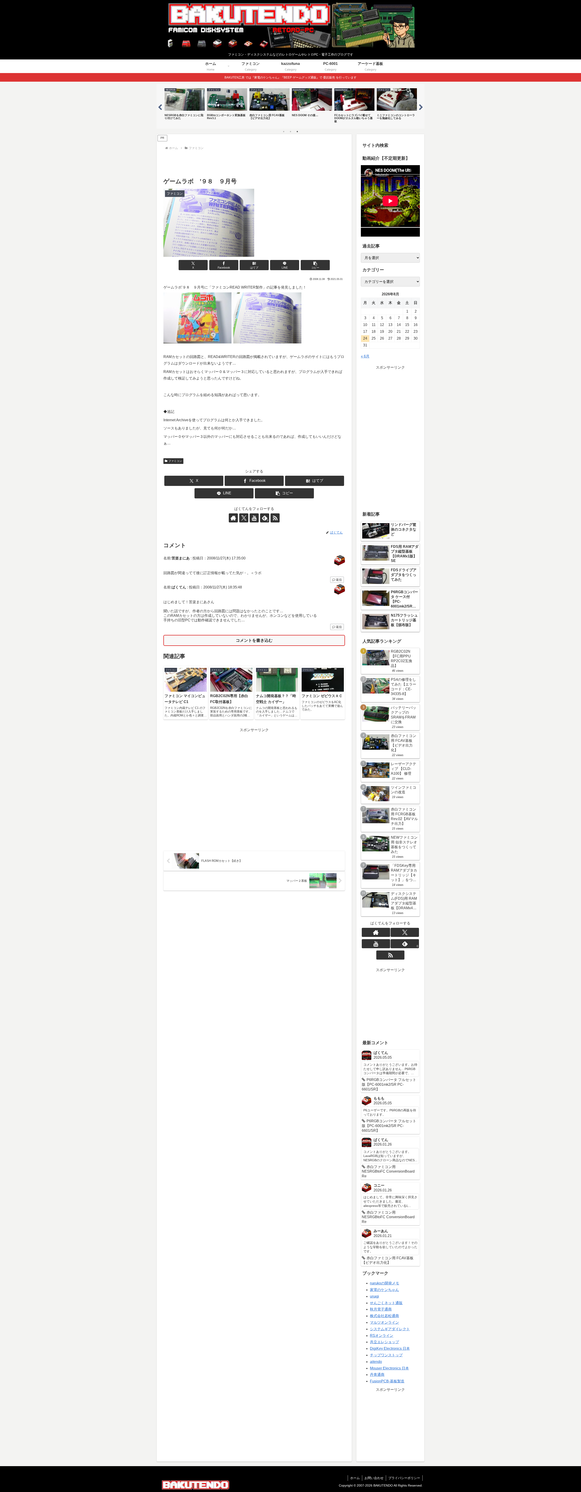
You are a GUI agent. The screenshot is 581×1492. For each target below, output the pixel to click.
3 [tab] (297, 131)
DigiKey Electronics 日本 (390, 1348)
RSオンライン (381, 1336)
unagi (374, 1296)
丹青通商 (377, 1375)
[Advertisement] (254, 164)
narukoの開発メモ (384, 1283)
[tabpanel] (184, 106)
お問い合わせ (374, 1478)
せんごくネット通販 (386, 1303)
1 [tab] (283, 131)
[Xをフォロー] (243, 517)
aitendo (376, 1362)
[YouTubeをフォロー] (254, 517)
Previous (160, 106)
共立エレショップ (384, 1342)
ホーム (355, 1478)
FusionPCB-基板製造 (387, 1381)
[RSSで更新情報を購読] (275, 517)
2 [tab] (290, 131)
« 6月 (365, 356)
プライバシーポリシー (404, 1478)
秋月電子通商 (381, 1309)
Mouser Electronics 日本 (389, 1368)
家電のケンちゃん (384, 1290)
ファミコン (175, 461)
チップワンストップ (386, 1355)
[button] (315, 265)
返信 (339, 579)
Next (421, 106)
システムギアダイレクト (390, 1329)
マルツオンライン (384, 1322)
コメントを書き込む (254, 640)
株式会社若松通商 (384, 1316)
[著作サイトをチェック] (233, 517)
